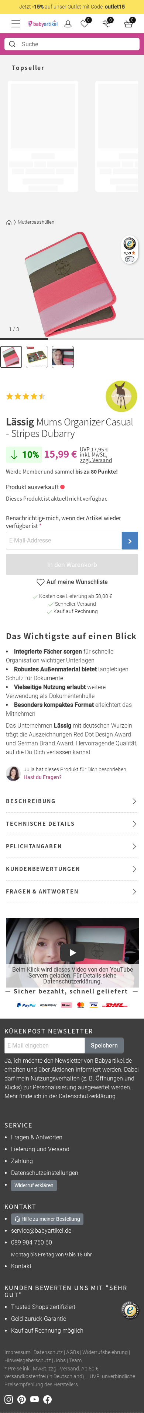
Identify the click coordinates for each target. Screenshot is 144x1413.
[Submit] (13, 44)
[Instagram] (10, 1399)
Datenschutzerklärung (71, 981)
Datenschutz (48, 1352)
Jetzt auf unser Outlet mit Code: (72, 7)
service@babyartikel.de (41, 1230)
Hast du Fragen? (43, 777)
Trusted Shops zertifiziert (43, 1306)
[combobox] (72, 44)
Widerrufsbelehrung (105, 1352)
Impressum (17, 1352)
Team (75, 1360)
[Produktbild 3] (63, 357)
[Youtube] (36, 1399)
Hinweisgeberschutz (27, 1360)
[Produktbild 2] (37, 357)
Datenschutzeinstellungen (44, 1172)
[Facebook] (49, 1399)
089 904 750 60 (31, 1242)
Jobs (60, 1360)
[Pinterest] (23, 1399)
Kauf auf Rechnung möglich (47, 1330)
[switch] (129, 259)
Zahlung (22, 1161)
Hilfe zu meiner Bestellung (50, 1219)
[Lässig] (121, 396)
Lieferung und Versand (40, 1149)
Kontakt (21, 1266)
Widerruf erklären (34, 1185)
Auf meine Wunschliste (77, 581)
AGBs (72, 1352)
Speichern (104, 1045)
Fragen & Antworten (36, 1137)
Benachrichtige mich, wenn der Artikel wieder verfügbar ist (63, 522)
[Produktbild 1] (11, 357)
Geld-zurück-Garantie (38, 1318)
